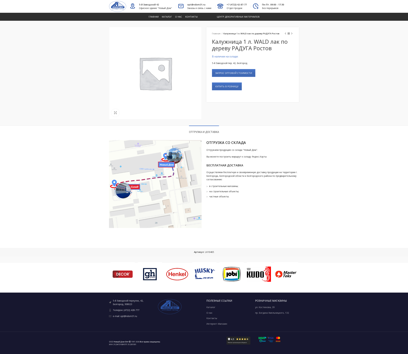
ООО (118, 341)
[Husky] (204, 274)
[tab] (204, 130)
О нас (209, 312)
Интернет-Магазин (216, 323)
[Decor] (123, 274)
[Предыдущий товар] (285, 33)
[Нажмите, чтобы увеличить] (115, 113)
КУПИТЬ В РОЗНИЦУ (226, 86)
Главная (216, 33)
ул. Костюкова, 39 (265, 307)
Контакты (211, 318)
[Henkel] (177, 274)
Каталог (210, 307)
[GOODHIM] (150, 274)
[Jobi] (232, 274)
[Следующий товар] (291, 33)
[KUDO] (259, 274)
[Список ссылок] (131, 302)
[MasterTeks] (286, 274)
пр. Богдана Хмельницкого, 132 (272, 312)
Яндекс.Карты (259, 156)
